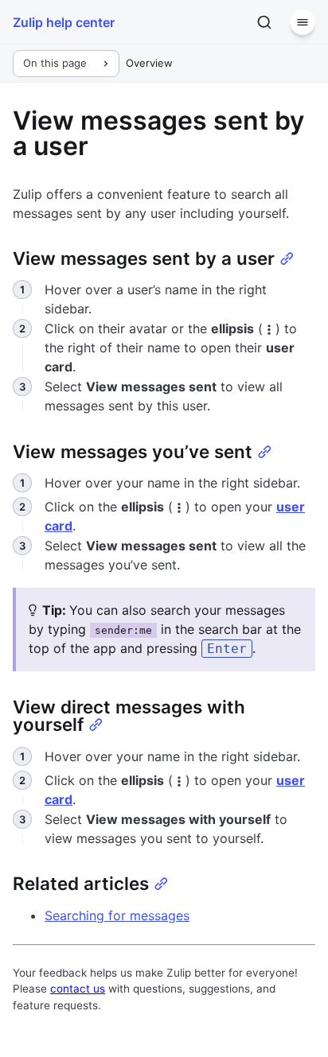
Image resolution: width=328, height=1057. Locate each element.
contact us (77, 988)
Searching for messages (117, 915)
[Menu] (302, 22)
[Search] (264, 22)
